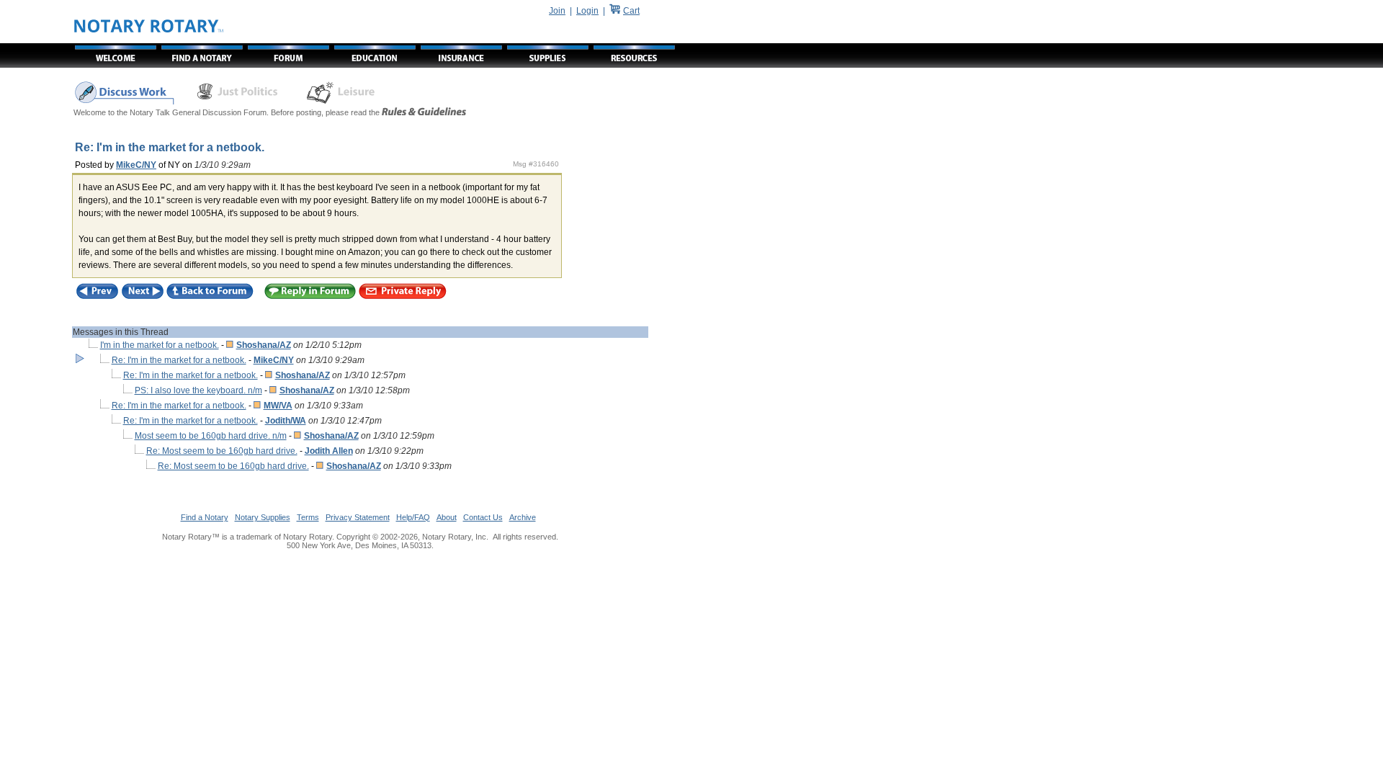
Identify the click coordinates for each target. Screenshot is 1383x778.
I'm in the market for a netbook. (159, 345)
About (447, 517)
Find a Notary (204, 517)
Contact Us (483, 517)
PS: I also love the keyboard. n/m (198, 390)
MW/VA (278, 406)
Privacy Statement (358, 517)
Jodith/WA (285, 421)
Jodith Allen (329, 451)
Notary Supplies (262, 517)
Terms (308, 517)
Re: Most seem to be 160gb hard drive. (221, 451)
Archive (522, 517)
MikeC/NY (136, 165)
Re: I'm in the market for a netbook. (179, 360)
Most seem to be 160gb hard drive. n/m (211, 436)
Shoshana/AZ (263, 345)
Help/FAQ (413, 517)
